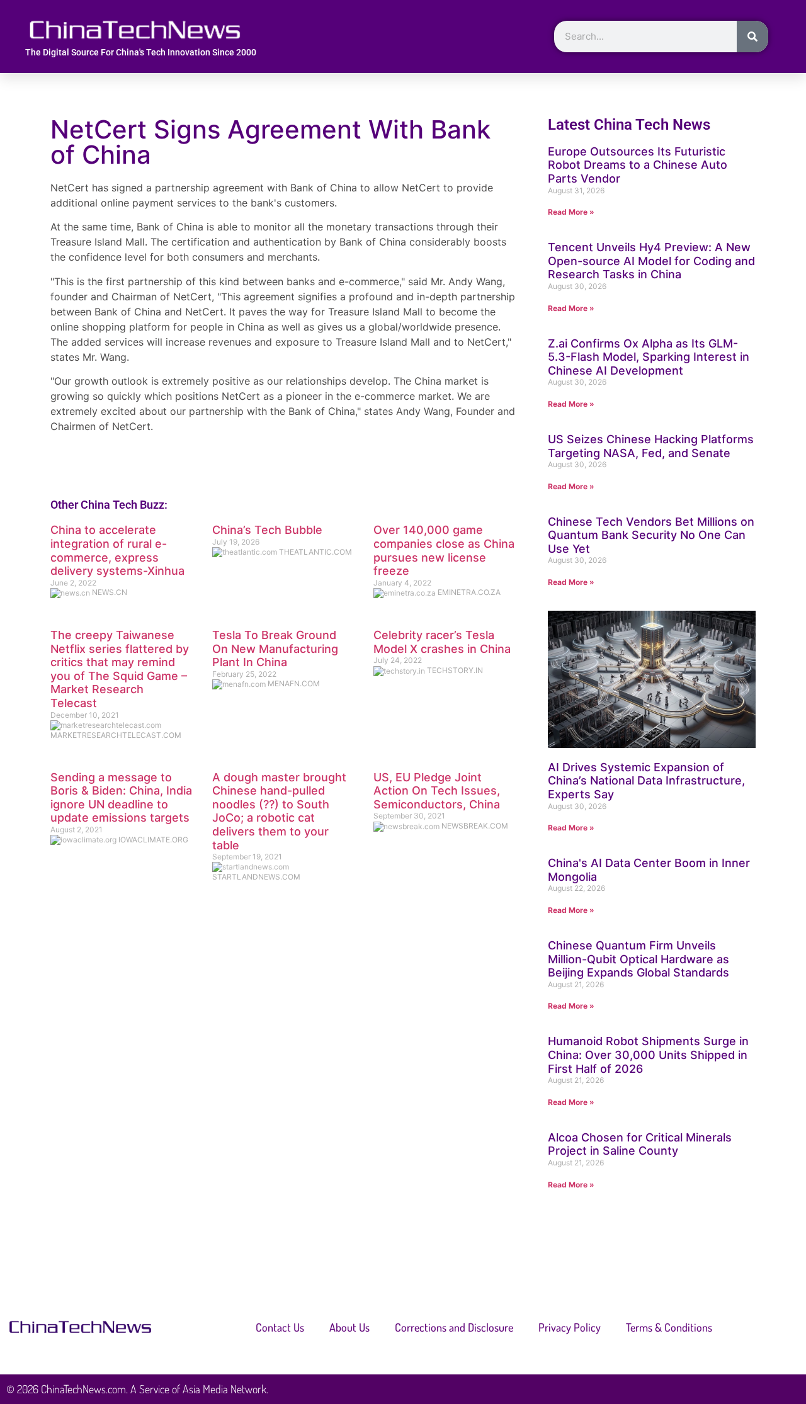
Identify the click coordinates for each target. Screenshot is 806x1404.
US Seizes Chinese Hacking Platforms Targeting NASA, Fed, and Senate (651, 446)
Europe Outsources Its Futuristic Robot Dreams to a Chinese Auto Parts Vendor (637, 165)
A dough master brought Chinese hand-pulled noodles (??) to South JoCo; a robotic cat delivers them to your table (279, 811)
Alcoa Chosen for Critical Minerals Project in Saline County (640, 1144)
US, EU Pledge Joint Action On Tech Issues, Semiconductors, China (436, 791)
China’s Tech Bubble (267, 529)
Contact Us (280, 1327)
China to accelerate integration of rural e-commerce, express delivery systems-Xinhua (117, 550)
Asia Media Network (224, 1389)
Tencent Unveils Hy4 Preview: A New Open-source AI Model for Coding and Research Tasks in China (651, 261)
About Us (349, 1327)
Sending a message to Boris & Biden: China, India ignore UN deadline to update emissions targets (121, 798)
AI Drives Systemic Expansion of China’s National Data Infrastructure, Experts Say (646, 781)
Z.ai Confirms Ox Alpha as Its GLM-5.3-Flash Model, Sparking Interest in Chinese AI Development (648, 357)
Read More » (571, 212)
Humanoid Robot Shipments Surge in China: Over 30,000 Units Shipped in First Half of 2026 (648, 1054)
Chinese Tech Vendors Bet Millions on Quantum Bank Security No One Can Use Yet (651, 535)
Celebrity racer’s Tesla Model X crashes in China (442, 641)
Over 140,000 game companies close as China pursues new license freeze (443, 550)
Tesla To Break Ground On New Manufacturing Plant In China (275, 648)
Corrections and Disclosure (454, 1327)
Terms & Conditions (669, 1327)
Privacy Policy (569, 1327)
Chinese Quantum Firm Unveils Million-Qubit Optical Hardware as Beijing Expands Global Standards (638, 959)
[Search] (752, 36)
